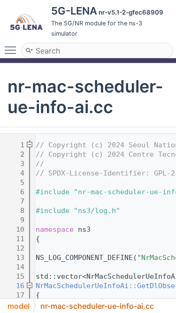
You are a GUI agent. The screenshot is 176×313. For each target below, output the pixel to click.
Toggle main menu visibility (12, 49)
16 (13, 286)
